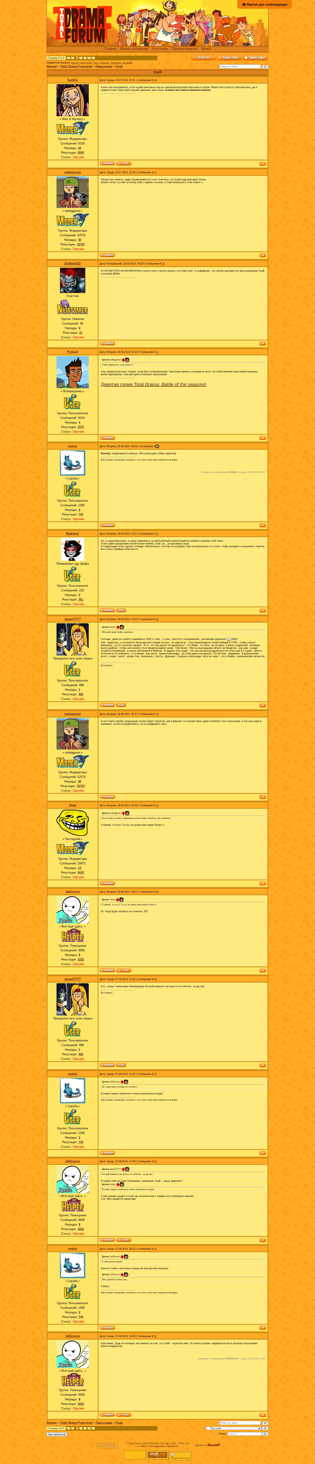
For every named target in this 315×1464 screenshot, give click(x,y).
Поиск (206, 48)
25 (157, 891)
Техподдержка (157, 1446)
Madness (72, 533)
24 (157, 805)
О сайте (141, 1446)
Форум (52, 66)
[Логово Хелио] (214, 1445)
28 (155, 1161)
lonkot (72, 446)
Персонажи (104, 66)
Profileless (116, 63)
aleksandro (127, 63)
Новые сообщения (134, 48)
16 (155, 80)
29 (155, 1248)
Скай (119, 66)
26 (155, 979)
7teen (95, 63)
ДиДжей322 (72, 263)
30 (155, 1336)
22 (157, 619)
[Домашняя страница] (121, 610)
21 (157, 533)
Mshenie (75, 63)
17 (155, 172)
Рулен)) (72, 352)
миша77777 (72, 619)
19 (157, 352)
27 (155, 1074)
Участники (160, 48)
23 (157, 714)
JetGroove (105, 63)
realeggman (86, 63)
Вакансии (172, 1446)
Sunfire (72, 80)
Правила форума (184, 48)
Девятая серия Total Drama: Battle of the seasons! (153, 384)
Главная (110, 48)
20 (157, 446)
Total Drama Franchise (76, 66)
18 (163, 263)
